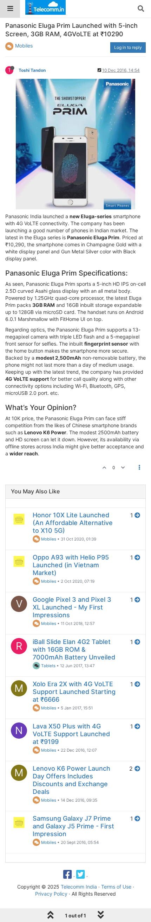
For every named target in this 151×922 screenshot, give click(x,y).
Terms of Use (116, 887)
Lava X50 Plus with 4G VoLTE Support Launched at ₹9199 (71, 733)
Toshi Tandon (32, 70)
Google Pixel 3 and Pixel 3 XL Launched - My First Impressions (72, 607)
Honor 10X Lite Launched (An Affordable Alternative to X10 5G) (73, 522)
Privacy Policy (51, 894)
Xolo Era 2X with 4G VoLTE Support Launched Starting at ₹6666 (74, 691)
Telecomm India (79, 887)
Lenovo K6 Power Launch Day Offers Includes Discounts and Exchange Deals (71, 780)
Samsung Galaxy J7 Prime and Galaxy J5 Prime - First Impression (73, 826)
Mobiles (24, 46)
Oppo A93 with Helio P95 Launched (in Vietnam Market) (71, 565)
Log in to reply (128, 47)
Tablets (47, 665)
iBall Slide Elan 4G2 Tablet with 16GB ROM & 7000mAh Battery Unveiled (74, 649)
